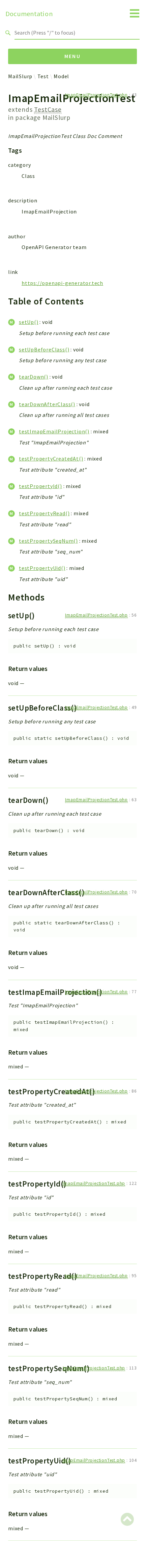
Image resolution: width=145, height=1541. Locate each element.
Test (43, 76)
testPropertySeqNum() (48, 540)
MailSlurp (20, 76)
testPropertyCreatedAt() (51, 458)
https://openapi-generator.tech (62, 283)
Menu (72, 56)
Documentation (29, 13)
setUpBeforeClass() (44, 349)
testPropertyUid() (42, 568)
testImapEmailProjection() (54, 431)
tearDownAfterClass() (47, 404)
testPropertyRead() (44, 513)
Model (61, 76)
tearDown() (33, 376)
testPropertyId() (40, 486)
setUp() (28, 322)
